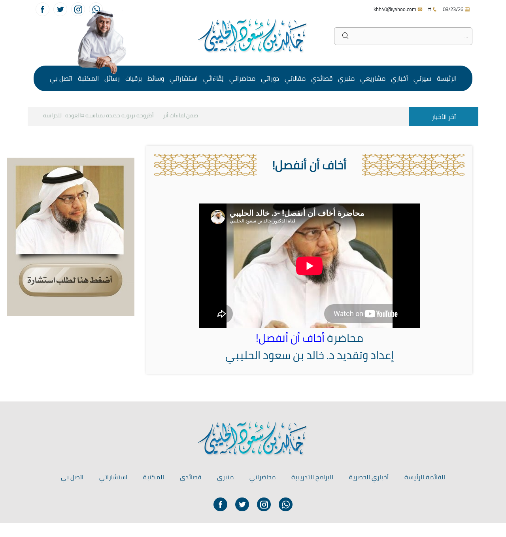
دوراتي (270, 78)
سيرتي (422, 78)
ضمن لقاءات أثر (185, 115)
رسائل (112, 78)
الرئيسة (447, 78)
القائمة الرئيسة (424, 477)
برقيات (133, 78)
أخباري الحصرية (369, 477)
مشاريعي (372, 78)
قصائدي (321, 78)
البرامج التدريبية (312, 477)
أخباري (399, 78)
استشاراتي (184, 78)
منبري (346, 78)
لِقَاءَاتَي (213, 78)
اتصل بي (61, 78)
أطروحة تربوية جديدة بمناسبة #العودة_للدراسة (103, 115)
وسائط (155, 78)
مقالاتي (295, 78)
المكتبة (88, 78)
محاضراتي (242, 78)
